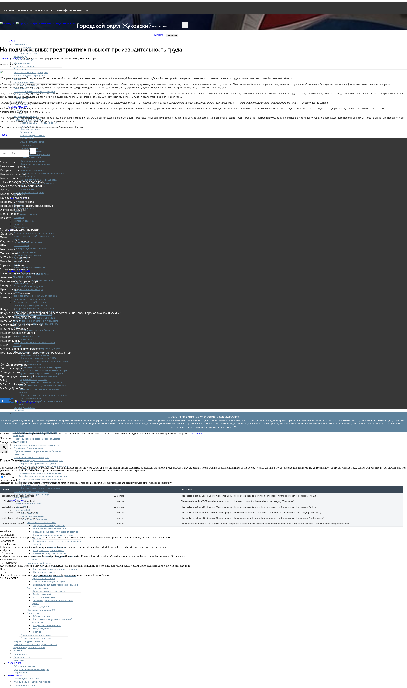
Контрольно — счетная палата (29, 298)
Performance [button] (7, 540)
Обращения (14, 663)
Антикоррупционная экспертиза (30, 248)
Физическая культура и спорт (35, 163)
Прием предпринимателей (27, 503)
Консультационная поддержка (35, 638)
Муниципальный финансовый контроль (34, 413)
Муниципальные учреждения (29, 192)
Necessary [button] (5, 473)
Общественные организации (28, 289)
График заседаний (42, 594)
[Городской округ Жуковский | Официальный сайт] (45, 23)
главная (159, 35)
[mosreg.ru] (7, 23)
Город (11, 40)
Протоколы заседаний (44, 597)
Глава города (20, 43)
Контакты (19, 650)
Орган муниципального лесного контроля (41, 460)
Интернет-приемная (24, 220)
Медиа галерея (9, 213)
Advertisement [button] (8, 559)
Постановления (21, 245)
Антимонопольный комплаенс (29, 267)
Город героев (21, 69)
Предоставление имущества (47, 625)
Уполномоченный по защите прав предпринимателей (31, 275)
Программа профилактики (33, 379)
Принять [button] (5, 438)
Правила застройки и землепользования (34, 91)
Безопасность (27, 144)
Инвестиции (15, 675)
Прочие (37, 631)
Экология (6, 277)
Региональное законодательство (49, 528)
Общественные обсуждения (18, 317)
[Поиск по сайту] (185, 25)
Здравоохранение (12, 265)
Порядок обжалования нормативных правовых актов (35, 352)
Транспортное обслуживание (19, 273)
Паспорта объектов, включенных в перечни (55, 569)
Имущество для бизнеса (39, 562)
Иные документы (42, 606)
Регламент (19, 223)
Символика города (12, 166)
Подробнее (195, 433)
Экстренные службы (13, 209)
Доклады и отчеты (29, 53)
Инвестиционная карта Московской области (55, 584)
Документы (7, 309)
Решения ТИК (8, 337)
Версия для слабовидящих (77, 10)
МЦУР (4, 344)
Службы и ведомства (13, 364)
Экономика (26, 132)
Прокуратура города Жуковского (30, 302)
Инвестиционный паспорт (27, 678)
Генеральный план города (17, 202)
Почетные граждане (24, 65)
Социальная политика (14, 269)
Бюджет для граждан (24, 407)
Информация (20, 672)
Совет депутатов (10, 372)
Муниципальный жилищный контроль (33, 426)
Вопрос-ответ (33, 612)
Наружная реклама (30, 129)
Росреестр (19, 410)
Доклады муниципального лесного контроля (43, 488)
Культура (24, 167)
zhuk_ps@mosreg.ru (23, 423)
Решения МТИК (10, 340)
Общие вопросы (41, 616)
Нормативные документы (33, 416)
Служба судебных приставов (28, 448)
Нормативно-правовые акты (41, 522)
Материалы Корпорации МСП (42, 609)
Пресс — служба (10, 289)
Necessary (9, 477)
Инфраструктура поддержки (28, 641)
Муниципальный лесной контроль (31, 457)
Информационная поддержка (35, 634)
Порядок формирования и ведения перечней (56, 531)
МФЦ (3, 380)
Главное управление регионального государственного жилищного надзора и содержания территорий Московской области (36, 308)
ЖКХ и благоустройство (32, 141)
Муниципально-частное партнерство (33, 681)
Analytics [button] (5, 550)
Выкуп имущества (42, 628)
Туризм (5, 190)
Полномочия (8, 237)
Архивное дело (27, 189)
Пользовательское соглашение (49, 10)
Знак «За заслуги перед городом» (31, 72)
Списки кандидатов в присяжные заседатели (36, 444)
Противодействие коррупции (29, 286)
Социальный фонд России (27, 336)
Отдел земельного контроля (34, 354)
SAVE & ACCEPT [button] (9, 578)
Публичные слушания (25, 251)
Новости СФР (27, 339)
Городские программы (15, 198)
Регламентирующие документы (49, 590)
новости (4, 134)
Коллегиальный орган (37, 587)
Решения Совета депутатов (27, 254)
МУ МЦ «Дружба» (11, 388)
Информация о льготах (44, 572)
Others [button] (3, 569)
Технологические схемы (32, 157)
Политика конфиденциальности (16, 10)
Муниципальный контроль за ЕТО (31, 491)
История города (22, 62)
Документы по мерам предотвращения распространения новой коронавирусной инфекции (34, 236)
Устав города (20, 56)
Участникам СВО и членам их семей (38, 122)
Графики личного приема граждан (31, 669)
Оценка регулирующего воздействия (39, 179)
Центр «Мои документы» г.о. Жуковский (34, 329)
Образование (27, 138)
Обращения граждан (24, 666)
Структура (6, 233)
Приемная (19, 217)
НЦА (3, 245)
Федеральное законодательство (49, 525)
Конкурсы (19, 660)
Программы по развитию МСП (48, 550)
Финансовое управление (32, 135)
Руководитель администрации (19, 229)
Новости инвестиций (24, 684)
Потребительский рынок (32, 160)
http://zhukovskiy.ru (391, 423)
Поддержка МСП (22, 509)
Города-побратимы (24, 81)
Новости (5, 217)
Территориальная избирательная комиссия (35, 295)
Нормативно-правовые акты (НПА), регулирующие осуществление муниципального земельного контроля (43, 361)
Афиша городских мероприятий (30, 75)
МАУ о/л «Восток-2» (13, 384)
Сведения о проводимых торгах (49, 581)
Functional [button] (5, 531)
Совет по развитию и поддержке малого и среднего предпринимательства (35, 646)
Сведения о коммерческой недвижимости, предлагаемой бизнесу (54, 577)
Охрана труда (21, 226)
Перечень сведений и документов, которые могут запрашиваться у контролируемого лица (42, 384)
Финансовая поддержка (32, 516)
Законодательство (23, 656)
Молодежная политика (32, 170)
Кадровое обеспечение (25, 214)
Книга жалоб (20, 653)
